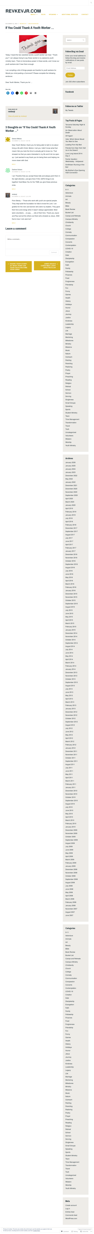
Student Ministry (71, 412)
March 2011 (69, 781)
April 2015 (69, 620)
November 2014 (71, 636)
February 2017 (70, 547)
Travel (67, 426)
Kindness (68, 320)
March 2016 (69, 584)
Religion (68, 383)
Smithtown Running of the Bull (74, 165)
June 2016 (69, 574)
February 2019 (70, 511)
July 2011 (69, 767)
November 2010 (71, 794)
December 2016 (71, 554)
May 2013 (69, 695)
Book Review (70, 209)
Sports (67, 409)
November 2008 (71, 872)
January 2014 (70, 669)
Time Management (72, 419)
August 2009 (70, 843)
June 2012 (69, 731)
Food (67, 278)
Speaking (52, 14)
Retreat (68, 386)
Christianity (69, 222)
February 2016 (70, 587)
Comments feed (71, 1215)
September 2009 (71, 840)
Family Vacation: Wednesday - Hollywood (74, 160)
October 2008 (70, 876)
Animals (68, 196)
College (68, 229)
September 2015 (71, 603)
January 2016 (70, 590)
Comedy (68, 232)
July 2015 (69, 610)
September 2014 (71, 643)
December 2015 (71, 593)
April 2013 (69, 698)
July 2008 (69, 886)
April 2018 (69, 521)
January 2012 (70, 748)
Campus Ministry (71, 219)
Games (68, 294)
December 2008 (71, 869)
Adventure (69, 193)
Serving (68, 396)
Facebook (69, 91)
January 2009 (70, 866)
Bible (67, 206)
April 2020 (69, 498)
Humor (67, 307)
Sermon (68, 393)
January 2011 (70, 787)
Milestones (69, 340)
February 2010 (70, 823)
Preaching (69, 376)
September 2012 (71, 721)
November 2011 (71, 754)
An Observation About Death (73, 131)
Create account (71, 1205)
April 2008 (69, 895)
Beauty (68, 202)
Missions (68, 347)
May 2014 (69, 656)
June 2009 (69, 849)
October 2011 (70, 758)
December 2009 (71, 830)
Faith (67, 265)
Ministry (68, 343)
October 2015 (70, 600)
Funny (67, 291)
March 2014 (69, 662)
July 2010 (69, 807)
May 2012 (69, 735)
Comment (54, 252)
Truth (67, 429)
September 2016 (71, 564)
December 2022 (71, 475)
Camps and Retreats (73, 216)
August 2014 (70, 646)
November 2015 (71, 597)
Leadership (69, 324)
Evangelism (69, 261)
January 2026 (70, 462)
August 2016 (70, 567)
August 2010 (70, 804)
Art (66, 199)
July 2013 (69, 689)
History (68, 301)
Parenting (68, 363)
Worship (68, 442)
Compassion (70, 238)
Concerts (68, 242)
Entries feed (69, 1212)
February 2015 (70, 626)
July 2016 (69, 570)
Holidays (68, 304)
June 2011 (69, 771)
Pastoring (68, 366)
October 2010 (70, 797)
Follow (70, 75)
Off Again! (69, 136)
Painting (68, 360)
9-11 (67, 189)
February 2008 (70, 902)
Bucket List (69, 212)
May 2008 (69, 892)
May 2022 (69, 479)
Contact (85, 14)
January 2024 (70, 469)
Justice (68, 317)
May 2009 (69, 853)
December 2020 (71, 488)
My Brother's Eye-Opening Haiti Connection (75, 171)
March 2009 (69, 859)
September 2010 (71, 800)
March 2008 (69, 899)
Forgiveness (69, 281)
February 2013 (70, 705)
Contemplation (70, 245)
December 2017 (71, 528)
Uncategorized (33, 23)
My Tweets (69, 110)
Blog (43, 14)
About (33, 14)
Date (67, 255)
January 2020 (70, 505)
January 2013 (70, 708)
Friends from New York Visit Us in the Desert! (75, 149)
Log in (67, 1208)
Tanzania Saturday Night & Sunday (75, 125)
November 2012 (71, 715)
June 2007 (69, 915)
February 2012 (70, 744)
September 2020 (71, 495)
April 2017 (69, 544)
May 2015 (69, 616)
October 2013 (70, 679)
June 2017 (69, 541)
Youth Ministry (70, 445)
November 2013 (71, 675)
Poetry (67, 370)
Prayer (67, 373)
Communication (71, 235)
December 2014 (71, 633)
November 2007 (71, 908)
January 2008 (70, 905)
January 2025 (70, 465)
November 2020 (71, 492)
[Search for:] (91, 3)
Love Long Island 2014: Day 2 (74, 154)
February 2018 (70, 525)
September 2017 (71, 531)
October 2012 (70, 718)
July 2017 (69, 538)
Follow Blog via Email (74, 51)
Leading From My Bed (73, 144)
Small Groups (70, 403)
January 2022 (70, 482)
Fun (66, 288)
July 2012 (69, 728)
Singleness (69, 399)
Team (67, 416)
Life (66, 330)
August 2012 (70, 725)
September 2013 (71, 682)
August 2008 (70, 882)
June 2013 (69, 692)
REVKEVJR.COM (23, 11)
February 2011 (70, 784)
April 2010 (69, 817)
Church (68, 225)
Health (67, 298)
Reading (68, 380)
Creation (68, 252)
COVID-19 (69, 248)
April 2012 (69, 738)
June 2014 (69, 652)
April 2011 (69, 777)
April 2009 (69, 856)
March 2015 (69, 623)
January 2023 (70, 472)
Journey (68, 314)
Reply (14, 164)
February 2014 (70, 666)
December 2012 (71, 712)
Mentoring (69, 337)
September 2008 (71, 879)
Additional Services (70, 14)
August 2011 (70, 764)
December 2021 (71, 485)
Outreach (68, 357)
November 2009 (71, 833)
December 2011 (71, 751)
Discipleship (69, 258)
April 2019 (69, 508)
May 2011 (69, 774)
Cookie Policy (36, 1230)
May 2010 (69, 813)
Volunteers (69, 435)
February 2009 (70, 863)
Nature (67, 353)
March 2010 (69, 820)
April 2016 (69, 580)
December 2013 (71, 672)
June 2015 (69, 613)
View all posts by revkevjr (17, 116)
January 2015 (70, 630)
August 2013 (70, 685)
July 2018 (69, 518)
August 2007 (70, 912)
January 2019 (70, 515)
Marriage (68, 334)
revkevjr (23, 23)
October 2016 (70, 561)
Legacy (68, 327)
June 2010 (69, 810)
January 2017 (70, 551)
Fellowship (69, 271)
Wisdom (68, 439)
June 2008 (69, 889)
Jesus (67, 311)
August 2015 (70, 607)
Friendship (69, 284)
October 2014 (70, 639)
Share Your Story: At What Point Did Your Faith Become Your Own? (18, 266)
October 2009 (70, 836)
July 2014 (69, 649)
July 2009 (69, 846)
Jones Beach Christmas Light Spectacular (48, 266)
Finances (68, 275)
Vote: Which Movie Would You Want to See (74, 140)
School (67, 389)
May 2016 (69, 577)
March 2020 (69, 502)
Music (67, 350)
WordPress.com (71, 1218)
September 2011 (71, 761)
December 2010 (71, 790)
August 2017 (70, 534)
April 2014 (69, 659)
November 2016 (71, 557)
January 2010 (70, 826)
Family (67, 268)
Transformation (70, 422)
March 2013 (69, 702)
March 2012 (69, 741)
